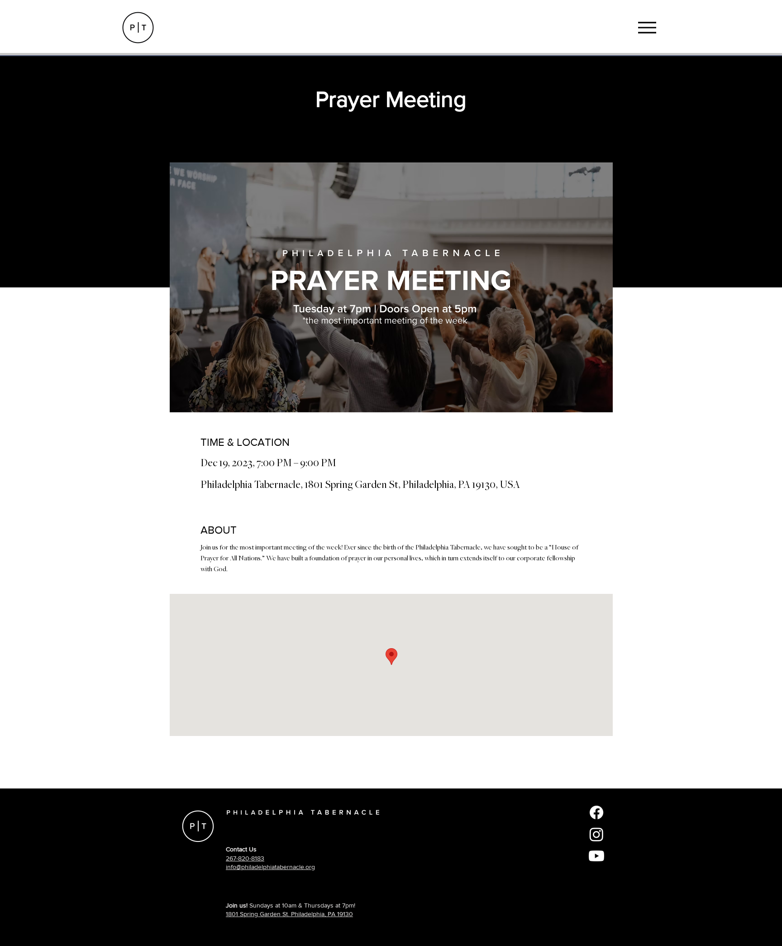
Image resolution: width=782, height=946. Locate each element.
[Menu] (647, 27)
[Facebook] (596, 812)
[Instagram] (596, 834)
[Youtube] (596, 856)
